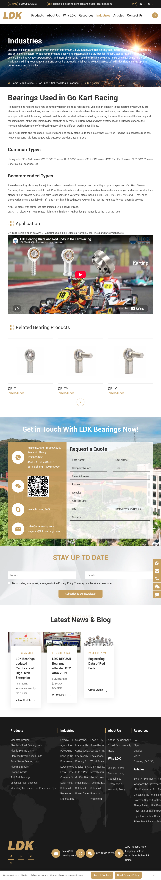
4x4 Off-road (97, 777)
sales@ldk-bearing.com (66, 3)
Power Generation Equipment (67, 772)
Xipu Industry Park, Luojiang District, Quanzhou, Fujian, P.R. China (137, 853)
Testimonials (115, 784)
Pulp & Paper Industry (82, 772)
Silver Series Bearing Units (25, 761)
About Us (53, 15)
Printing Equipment (82, 761)
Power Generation (82, 793)
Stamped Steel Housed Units (26, 756)
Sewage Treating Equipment (67, 756)
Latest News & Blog (80, 620)
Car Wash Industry (97, 750)
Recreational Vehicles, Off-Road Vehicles (67, 793)
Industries (103, 15)
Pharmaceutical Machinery (67, 761)
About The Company (119, 739)
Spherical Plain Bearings (24, 782)
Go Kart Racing (91, 83)
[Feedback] (157, 594)
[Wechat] (157, 586)
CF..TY (63, 388)
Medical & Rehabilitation (82, 766)
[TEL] (157, 578)
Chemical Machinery (82, 756)
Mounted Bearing (20, 739)
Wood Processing (97, 761)
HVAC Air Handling (67, 739)
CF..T (12, 388)
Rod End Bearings (20, 777)
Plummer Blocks (20, 766)
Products (37, 15)
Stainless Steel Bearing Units (26, 745)
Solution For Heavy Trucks (67, 788)
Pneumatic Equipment (97, 793)
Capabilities (114, 778)
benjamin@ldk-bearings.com (96, 3)
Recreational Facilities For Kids (97, 756)
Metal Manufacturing (97, 772)
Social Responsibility (119, 745)
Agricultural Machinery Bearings (67, 745)
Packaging (66, 750)
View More (25, 699)
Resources (86, 15)
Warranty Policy (116, 789)
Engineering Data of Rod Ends (96, 663)
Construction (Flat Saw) (82, 750)
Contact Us (135, 15)
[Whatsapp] (157, 563)
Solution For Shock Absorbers (82, 788)
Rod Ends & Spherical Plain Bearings (58, 83)
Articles (118, 15)
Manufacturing (116, 773)
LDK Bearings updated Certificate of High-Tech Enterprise (25, 668)
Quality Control (116, 767)
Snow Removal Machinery (97, 745)
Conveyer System (67, 777)
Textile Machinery (97, 782)
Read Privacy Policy (128, 875)
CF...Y (112, 388)
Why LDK (69, 15)
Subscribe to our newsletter (80, 593)
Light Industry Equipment (97, 766)
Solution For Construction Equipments (97, 788)
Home (14, 83)
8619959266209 (28, 3)
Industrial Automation (82, 782)
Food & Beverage (97, 739)
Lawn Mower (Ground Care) (67, 766)
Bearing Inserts (19, 772)
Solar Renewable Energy (67, 782)
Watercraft (96, 798)
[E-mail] (157, 571)
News (111, 750)
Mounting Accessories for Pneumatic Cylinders (34, 788)
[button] (80, 402)
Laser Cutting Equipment (67, 798)
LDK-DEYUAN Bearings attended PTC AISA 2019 (61, 666)
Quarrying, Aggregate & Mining (82, 739)
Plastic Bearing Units (22, 750)
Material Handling (82, 745)
